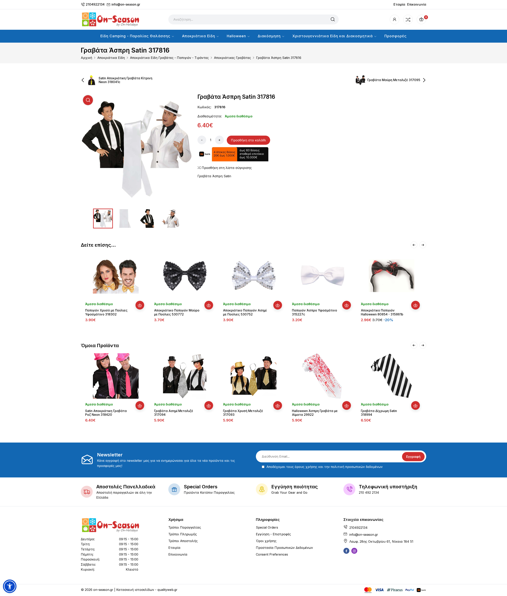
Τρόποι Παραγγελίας (184, 527)
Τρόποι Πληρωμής (182, 534)
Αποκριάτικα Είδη (199, 36)
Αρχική (86, 57)
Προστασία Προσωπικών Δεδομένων (284, 548)
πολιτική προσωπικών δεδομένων (357, 467)
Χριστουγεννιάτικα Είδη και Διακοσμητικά (333, 36)
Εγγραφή (413, 457)
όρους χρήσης (306, 467)
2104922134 (95, 4)
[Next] (422, 244)
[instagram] (354, 551)
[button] (9, 586)
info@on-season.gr (126, 4)
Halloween (237, 36)
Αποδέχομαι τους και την (324, 467)
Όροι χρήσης (266, 541)
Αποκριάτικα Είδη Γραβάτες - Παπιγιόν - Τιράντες (169, 57)
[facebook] (346, 551)
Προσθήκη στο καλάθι (248, 140)
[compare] (408, 19)
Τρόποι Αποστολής (183, 541)
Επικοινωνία (416, 4)
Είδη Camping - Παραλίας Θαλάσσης (136, 36)
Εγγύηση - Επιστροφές (273, 534)
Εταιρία (399, 4)
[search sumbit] (333, 19)
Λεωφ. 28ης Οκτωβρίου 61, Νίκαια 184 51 (381, 541)
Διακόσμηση (270, 36)
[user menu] (394, 19)
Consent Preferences (272, 554)
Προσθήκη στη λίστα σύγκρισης (226, 168)
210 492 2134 (369, 492)
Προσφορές (395, 36)
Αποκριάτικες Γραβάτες (232, 57)
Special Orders (267, 527)
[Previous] (414, 244)
